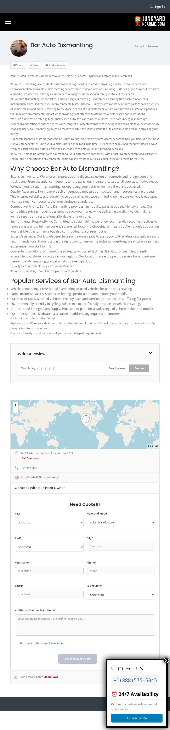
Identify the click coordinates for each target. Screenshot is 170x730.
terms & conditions (52, 643)
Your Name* (22, 562)
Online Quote (137, 718)
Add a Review (56, 65)
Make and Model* (97, 513)
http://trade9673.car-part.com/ (39, 477)
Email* (19, 586)
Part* (18, 538)
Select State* (94, 586)
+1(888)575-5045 (135, 680)
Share (19, 65)
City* (90, 538)
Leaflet (153, 446)
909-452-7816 (29, 468)
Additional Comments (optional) (35, 610)
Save (35, 65)
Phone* (91, 562)
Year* (18, 513)
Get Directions (30, 458)
